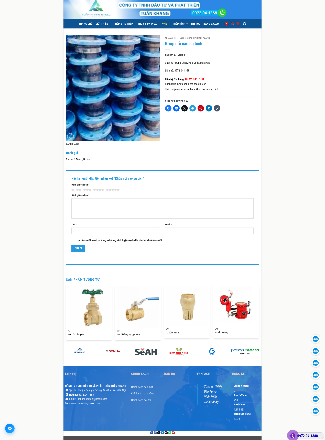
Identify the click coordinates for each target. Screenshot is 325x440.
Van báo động (221, 332)
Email (168, 224)
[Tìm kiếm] (244, 23)
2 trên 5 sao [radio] (78, 190)
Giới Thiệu (102, 23)
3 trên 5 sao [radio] (86, 190)
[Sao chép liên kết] (217, 108)
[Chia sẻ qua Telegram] (192, 108)
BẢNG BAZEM (211, 23)
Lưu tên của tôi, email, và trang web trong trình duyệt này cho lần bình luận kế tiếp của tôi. (119, 240)
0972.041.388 (194, 79)
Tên (74, 224)
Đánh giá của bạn (80, 184)
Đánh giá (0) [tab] (72, 144)
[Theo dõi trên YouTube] (173, 433)
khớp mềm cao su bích (182, 89)
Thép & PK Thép (123, 23)
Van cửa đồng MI (76, 334)
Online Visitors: (241, 385)
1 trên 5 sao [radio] (72, 190)
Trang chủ (86, 23)
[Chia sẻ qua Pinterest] (201, 108)
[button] (70, 136)
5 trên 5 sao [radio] (112, 190)
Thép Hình (179, 23)
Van (164, 23)
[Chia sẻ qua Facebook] (168, 108)
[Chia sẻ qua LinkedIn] (209, 108)
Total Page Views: (243, 414)
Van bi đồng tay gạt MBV (128, 334)
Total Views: (240, 404)
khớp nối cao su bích (207, 89)
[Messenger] (10, 428)
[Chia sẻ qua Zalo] (176, 108)
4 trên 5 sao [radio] (98, 190)
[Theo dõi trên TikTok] (158, 433)
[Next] (258, 314)
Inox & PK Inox (147, 23)
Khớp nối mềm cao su (198, 38)
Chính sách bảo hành (142, 393)
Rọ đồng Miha (172, 332)
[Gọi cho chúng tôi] (169, 433)
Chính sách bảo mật (142, 387)
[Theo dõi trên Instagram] (155, 433)
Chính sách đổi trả (141, 400)
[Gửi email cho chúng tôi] (166, 433)
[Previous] (66, 314)
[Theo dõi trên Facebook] (151, 433)
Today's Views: (241, 395)
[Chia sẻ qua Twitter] (184, 108)
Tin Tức (195, 23)
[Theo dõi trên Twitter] (162, 433)
